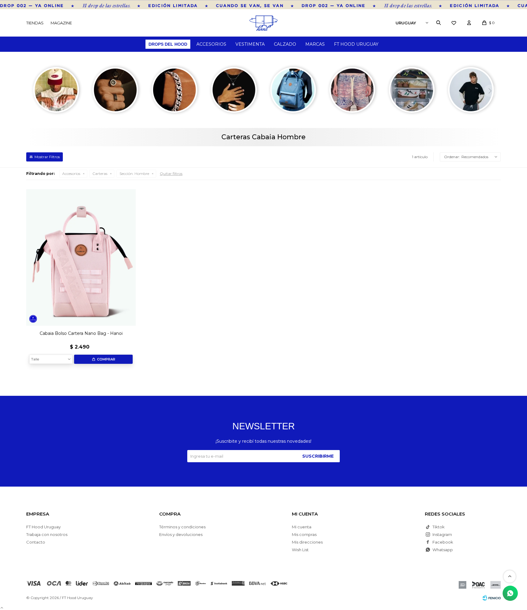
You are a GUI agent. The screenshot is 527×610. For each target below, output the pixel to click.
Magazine (61, 22)
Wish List (300, 549)
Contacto (35, 542)
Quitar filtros (171, 173)
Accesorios (211, 44)
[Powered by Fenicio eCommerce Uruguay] (491, 597)
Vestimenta (250, 44)
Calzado (285, 44)
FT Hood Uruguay (356, 44)
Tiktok (438, 526)
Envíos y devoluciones (181, 534)
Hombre (134, 173)
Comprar (106, 359)
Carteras (99, 173)
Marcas (315, 44)
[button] (438, 22)
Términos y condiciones (182, 526)
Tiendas (35, 22)
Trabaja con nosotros (46, 534)
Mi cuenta (301, 526)
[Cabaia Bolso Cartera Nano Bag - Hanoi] (81, 257)
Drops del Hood (168, 44)
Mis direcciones (307, 542)
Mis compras (304, 534)
